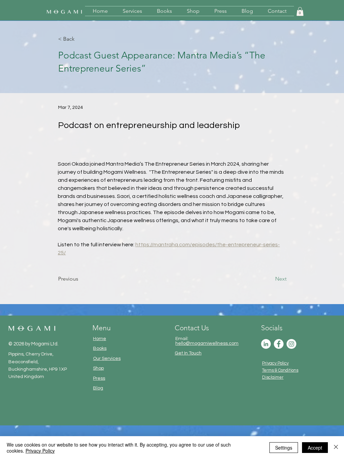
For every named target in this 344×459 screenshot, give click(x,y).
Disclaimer (273, 377)
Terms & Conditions (280, 370)
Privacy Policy (275, 363)
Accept (315, 447)
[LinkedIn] (266, 344)
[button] (300, 11)
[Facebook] (279, 344)
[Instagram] (291, 344)
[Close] (336, 448)
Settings (283, 447)
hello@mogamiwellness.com (207, 343)
